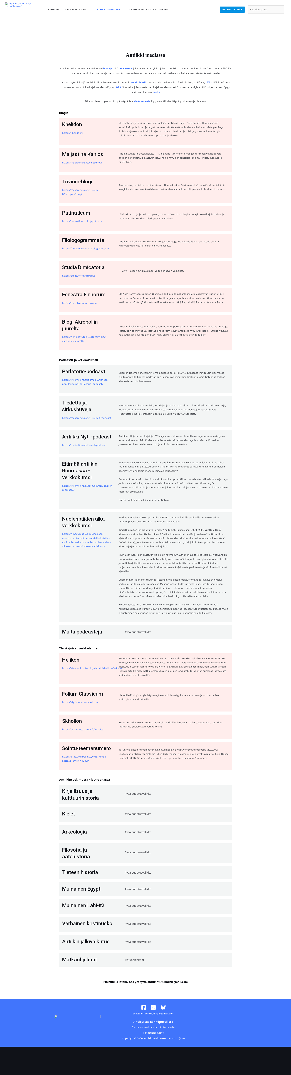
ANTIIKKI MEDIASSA (107, 9)
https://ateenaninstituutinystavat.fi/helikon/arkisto (92, 668)
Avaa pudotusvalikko (138, 632)
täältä (209, 82)
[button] (174, 632)
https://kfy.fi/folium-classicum (80, 702)
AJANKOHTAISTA (75, 9)
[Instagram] (153, 1007)
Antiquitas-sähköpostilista (153, 1022)
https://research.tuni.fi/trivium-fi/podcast (86, 417)
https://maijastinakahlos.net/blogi (82, 162)
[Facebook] (143, 1007)
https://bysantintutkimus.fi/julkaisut (83, 729)
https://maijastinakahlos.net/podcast (84, 445)
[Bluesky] (163, 1007)
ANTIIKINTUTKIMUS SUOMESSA (148, 9)
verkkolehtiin (139, 82)
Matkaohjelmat (134, 960)
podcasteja (125, 68)
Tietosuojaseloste (153, 1032)
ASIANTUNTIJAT (232, 9)
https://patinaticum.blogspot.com (82, 221)
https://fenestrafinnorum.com (79, 303)
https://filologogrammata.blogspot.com (85, 248)
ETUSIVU (53, 9)
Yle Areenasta (142, 101)
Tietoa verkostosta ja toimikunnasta (153, 1027)
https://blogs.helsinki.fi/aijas (78, 275)
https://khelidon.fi (72, 132)
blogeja (107, 68)
